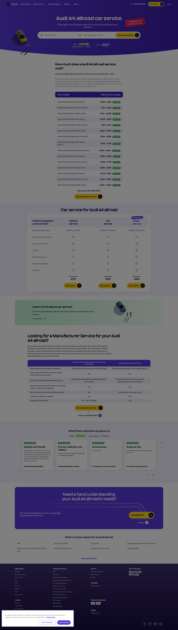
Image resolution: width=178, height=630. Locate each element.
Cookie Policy (51, 617)
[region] (38, 618)
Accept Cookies (64, 622)
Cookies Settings (47, 622)
